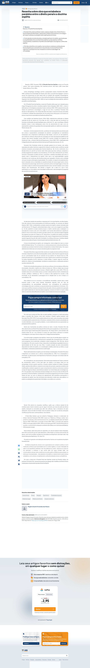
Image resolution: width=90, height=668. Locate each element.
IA (47, 2)
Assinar (38, 609)
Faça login (49, 620)
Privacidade (54, 309)
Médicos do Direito (37, 499)
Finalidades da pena (56, 495)
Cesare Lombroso (49, 499)
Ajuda (60, 659)
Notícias (20, 2)
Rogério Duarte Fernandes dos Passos (38, 506)
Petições (32, 659)
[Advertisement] (45, 538)
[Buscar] (70, 2)
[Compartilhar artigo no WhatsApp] (19, 449)
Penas (32, 495)
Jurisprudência (38, 659)
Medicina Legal (26, 499)
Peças (26, 2)
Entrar (83, 2)
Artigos (14, 2)
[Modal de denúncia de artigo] (19, 460)
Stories (41, 2)
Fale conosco (65, 659)
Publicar (76, 2)
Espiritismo (46, 495)
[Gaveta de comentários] (19, 456)
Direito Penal (26, 495)
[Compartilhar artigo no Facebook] (19, 445)
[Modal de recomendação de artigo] (19, 453)
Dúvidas (35, 2)
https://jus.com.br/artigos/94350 (40, 520)
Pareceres (44, 659)
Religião (39, 495)
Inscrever (63, 306)
